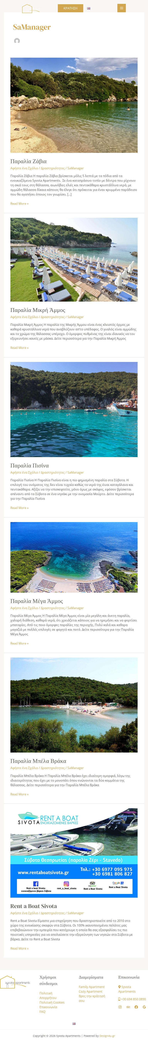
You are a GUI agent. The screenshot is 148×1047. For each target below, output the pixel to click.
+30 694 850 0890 (133, 999)
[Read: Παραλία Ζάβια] (74, 105)
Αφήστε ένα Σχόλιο (24, 168)
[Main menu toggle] (121, 8)
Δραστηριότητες (53, 168)
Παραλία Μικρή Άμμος (37, 310)
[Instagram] (120, 1007)
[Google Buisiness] (144, 1007)
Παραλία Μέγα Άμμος (36, 601)
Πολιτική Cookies (52, 1002)
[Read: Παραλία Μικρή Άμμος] (74, 259)
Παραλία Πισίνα (29, 465)
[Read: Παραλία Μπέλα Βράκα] (74, 705)
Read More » (19, 203)
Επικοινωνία (48, 1007)
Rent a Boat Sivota (33, 906)
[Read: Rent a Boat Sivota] (74, 853)
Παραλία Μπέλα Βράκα (38, 761)
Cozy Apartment (90, 991)
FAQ (42, 1012)
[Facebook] (136, 1007)
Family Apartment (92, 987)
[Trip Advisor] (128, 1007)
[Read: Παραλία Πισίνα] (74, 409)
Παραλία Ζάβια (28, 161)
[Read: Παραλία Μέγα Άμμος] (74, 557)
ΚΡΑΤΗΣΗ (70, 8)
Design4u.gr (107, 1036)
